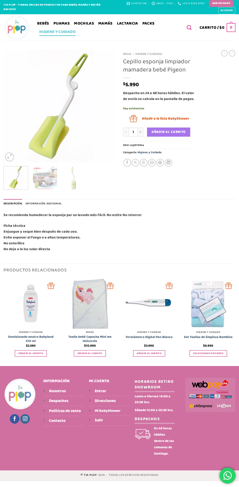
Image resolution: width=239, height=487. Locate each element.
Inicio (127, 54)
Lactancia (127, 23)
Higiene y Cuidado (57, 31)
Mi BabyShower (107, 411)
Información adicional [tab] (43, 203)
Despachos (58, 401)
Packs (148, 23)
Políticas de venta (65, 411)
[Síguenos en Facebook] (14, 419)
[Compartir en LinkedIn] (168, 162)
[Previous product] (232, 53)
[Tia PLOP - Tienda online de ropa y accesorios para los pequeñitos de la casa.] (17, 27)
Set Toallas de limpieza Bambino (208, 337)
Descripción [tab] (13, 203)
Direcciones (105, 401)
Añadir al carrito (168, 132)
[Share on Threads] (143, 162)
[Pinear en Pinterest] (160, 162)
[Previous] (11, 106)
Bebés (43, 23)
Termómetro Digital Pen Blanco (149, 337)
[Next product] (224, 53)
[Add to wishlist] (51, 286)
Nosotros (57, 391)
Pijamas (61, 23)
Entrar (100, 391)
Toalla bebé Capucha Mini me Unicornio (90, 339)
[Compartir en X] (135, 162)
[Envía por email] (152, 162)
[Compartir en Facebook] (127, 162)
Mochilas (84, 23)
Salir (99, 420)
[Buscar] (189, 27)
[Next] (108, 106)
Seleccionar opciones (208, 353)
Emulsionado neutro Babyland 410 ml (30, 339)
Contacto (57, 420)
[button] (226, 10)
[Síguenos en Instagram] (25, 419)
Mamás (105, 23)
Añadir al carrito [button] (30, 353)
